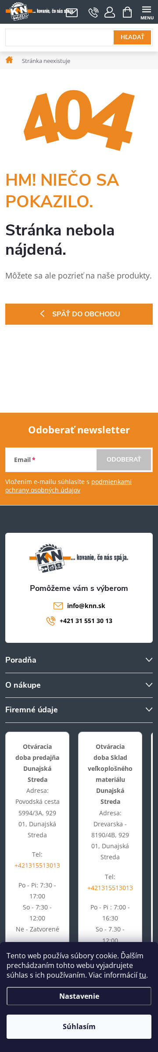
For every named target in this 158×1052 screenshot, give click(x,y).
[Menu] (146, 11)
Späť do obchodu (86, 314)
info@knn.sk (86, 605)
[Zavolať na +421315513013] (93, 12)
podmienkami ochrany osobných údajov (68, 486)
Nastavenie (79, 996)
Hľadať (132, 37)
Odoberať (124, 459)
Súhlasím (79, 1026)
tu (142, 975)
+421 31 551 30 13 (86, 620)
